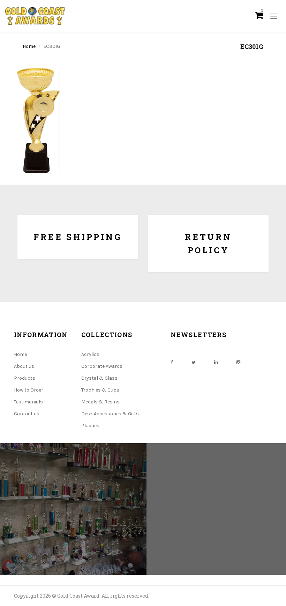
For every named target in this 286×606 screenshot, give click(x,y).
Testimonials (28, 402)
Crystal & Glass (99, 378)
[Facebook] (172, 362)
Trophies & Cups (100, 390)
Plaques (90, 426)
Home (29, 46)
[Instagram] (238, 362)
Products (24, 378)
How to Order (28, 390)
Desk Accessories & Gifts (110, 414)
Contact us (26, 414)
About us (24, 366)
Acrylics (90, 354)
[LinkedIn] (216, 362)
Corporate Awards (101, 366)
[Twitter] (193, 362)
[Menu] (274, 15)
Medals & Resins (100, 402)
